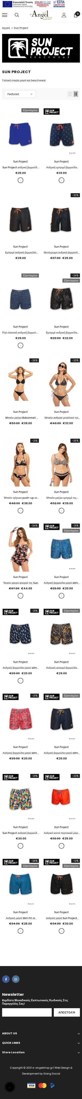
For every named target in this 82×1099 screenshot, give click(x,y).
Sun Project (21, 28)
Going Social (51, 1073)
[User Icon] (64, 15)
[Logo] (41, 14)
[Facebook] (6, 979)
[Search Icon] (17, 15)
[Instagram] (16, 979)
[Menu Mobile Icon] (4, 15)
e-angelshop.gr (42, 1068)
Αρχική (6, 28)
